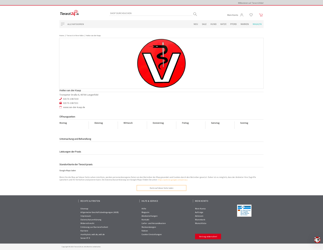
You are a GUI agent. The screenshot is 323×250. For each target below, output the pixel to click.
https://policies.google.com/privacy (173, 180)
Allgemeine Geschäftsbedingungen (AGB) (99, 212)
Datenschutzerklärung (90, 219)
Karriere (84, 230)
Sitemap (84, 208)
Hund (213, 24)
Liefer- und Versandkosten (154, 223)
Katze (223, 24)
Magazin (257, 24)
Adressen (199, 216)
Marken (245, 24)
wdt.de (102, 234)
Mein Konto (200, 208)
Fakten (145, 230)
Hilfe (144, 208)
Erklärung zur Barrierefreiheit (94, 227)
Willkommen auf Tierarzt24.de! (251, 3)
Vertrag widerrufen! (208, 236)
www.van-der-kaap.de (74, 107)
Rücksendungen (149, 227)
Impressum (85, 216)
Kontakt (145, 219)
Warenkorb (200, 219)
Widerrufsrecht (87, 223)
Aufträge (199, 212)
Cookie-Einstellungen (152, 234)
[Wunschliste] (251, 15)
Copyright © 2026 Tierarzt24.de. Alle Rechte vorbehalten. (81, 247)
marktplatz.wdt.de (89, 234)
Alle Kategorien (76, 24)
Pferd (233, 24)
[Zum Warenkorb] (261, 15)
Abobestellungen (150, 216)
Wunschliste (200, 223)
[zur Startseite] (69, 13)
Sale (204, 24)
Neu (196, 24)
